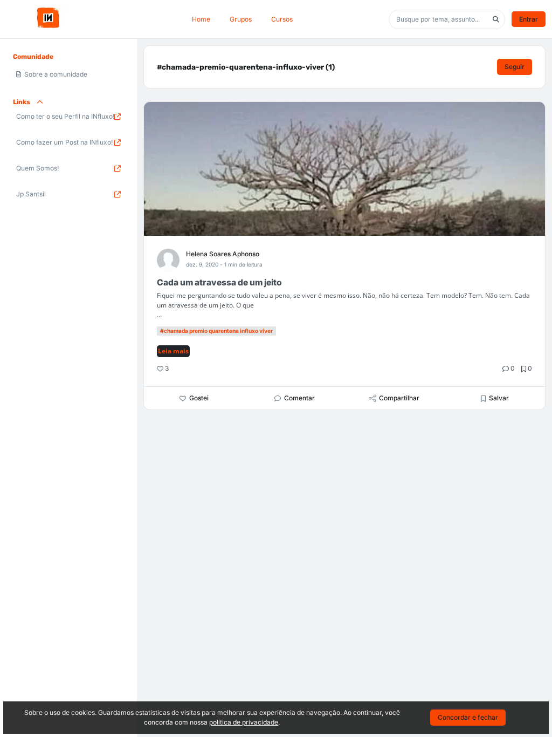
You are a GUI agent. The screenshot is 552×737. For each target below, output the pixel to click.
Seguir (515, 67)
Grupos (241, 19)
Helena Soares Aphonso (222, 254)
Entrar (528, 19)
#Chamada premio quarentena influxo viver (216, 330)
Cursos (282, 19)
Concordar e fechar (468, 717)
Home (201, 19)
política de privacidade (243, 722)
